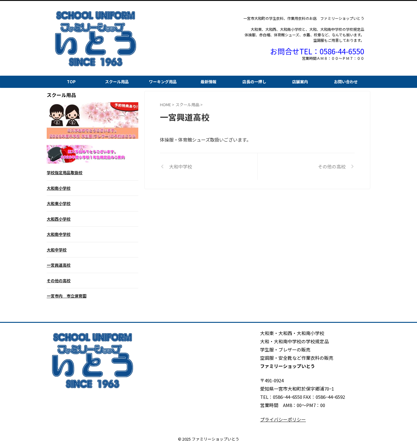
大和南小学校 (59, 188)
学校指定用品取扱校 (64, 172)
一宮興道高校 (59, 265)
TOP (71, 82)
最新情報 (208, 82)
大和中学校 (57, 250)
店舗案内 (300, 82)
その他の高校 (59, 280)
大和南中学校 (59, 234)
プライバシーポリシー (283, 419)
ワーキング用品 (163, 82)
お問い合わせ (346, 82)
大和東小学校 (59, 203)
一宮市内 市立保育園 (66, 296)
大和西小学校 (59, 219)
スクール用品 (117, 82)
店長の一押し (254, 82)
